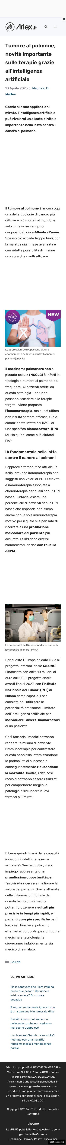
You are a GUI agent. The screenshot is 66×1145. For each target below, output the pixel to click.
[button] (46, 27)
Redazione (15, 1139)
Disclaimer (50, 1139)
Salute (15, 962)
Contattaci (33, 1114)
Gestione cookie (57, 1142)
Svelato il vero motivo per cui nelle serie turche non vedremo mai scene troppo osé (31, 1023)
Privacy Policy (33, 1139)
